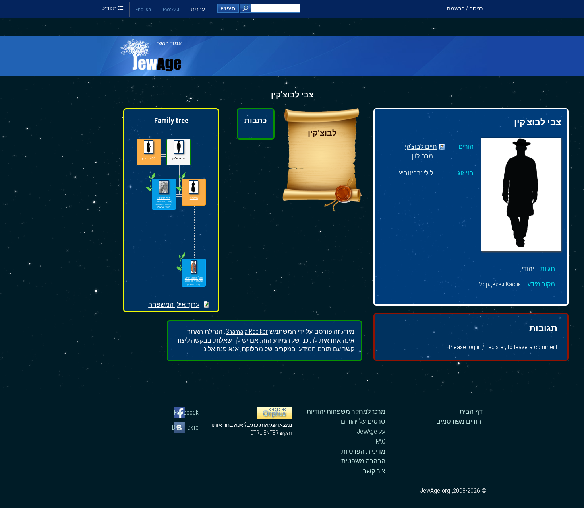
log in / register (486, 347)
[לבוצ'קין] (322, 209)
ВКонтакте (186, 427)
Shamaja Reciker (247, 331)
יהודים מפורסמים (459, 421)
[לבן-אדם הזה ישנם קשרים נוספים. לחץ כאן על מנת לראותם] (150, 191)
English (143, 9)
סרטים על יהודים (363, 421)
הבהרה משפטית (363, 461)
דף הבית (471, 411)
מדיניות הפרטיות (363, 451)
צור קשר (374, 471)
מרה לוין (422, 156)
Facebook (186, 412)
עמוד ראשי (169, 43)
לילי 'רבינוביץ (416, 173)
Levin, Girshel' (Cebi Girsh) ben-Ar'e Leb (194, 279)
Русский (171, 9)
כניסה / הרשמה (465, 8)
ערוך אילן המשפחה (173, 304)
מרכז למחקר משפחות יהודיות (346, 411)
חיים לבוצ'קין (420, 147)
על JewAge (371, 431)
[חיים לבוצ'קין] (163, 187)
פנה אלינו (214, 349)
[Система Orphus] (274, 417)
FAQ (380, 441)
